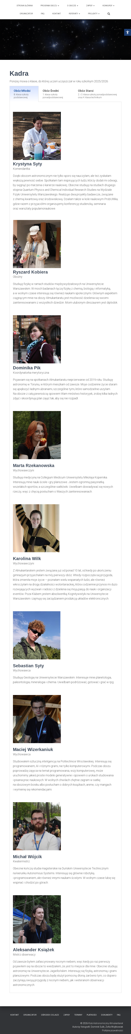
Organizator (26, 14)
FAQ (42, 14)
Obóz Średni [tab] (53, 94)
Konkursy (108, 5)
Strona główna (25, 5)
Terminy (78, 1015)
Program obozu (49, 5)
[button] (127, 32)
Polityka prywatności (112, 1030)
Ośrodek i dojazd (50, 1015)
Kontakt (56, 14)
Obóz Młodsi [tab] (22, 94)
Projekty (93, 14)
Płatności (92, 1015)
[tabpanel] (65, 547)
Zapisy (89, 5)
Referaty (73, 14)
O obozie (72, 5)
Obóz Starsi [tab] (97, 94)
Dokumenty (106, 1015)
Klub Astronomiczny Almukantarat (105, 1023)
